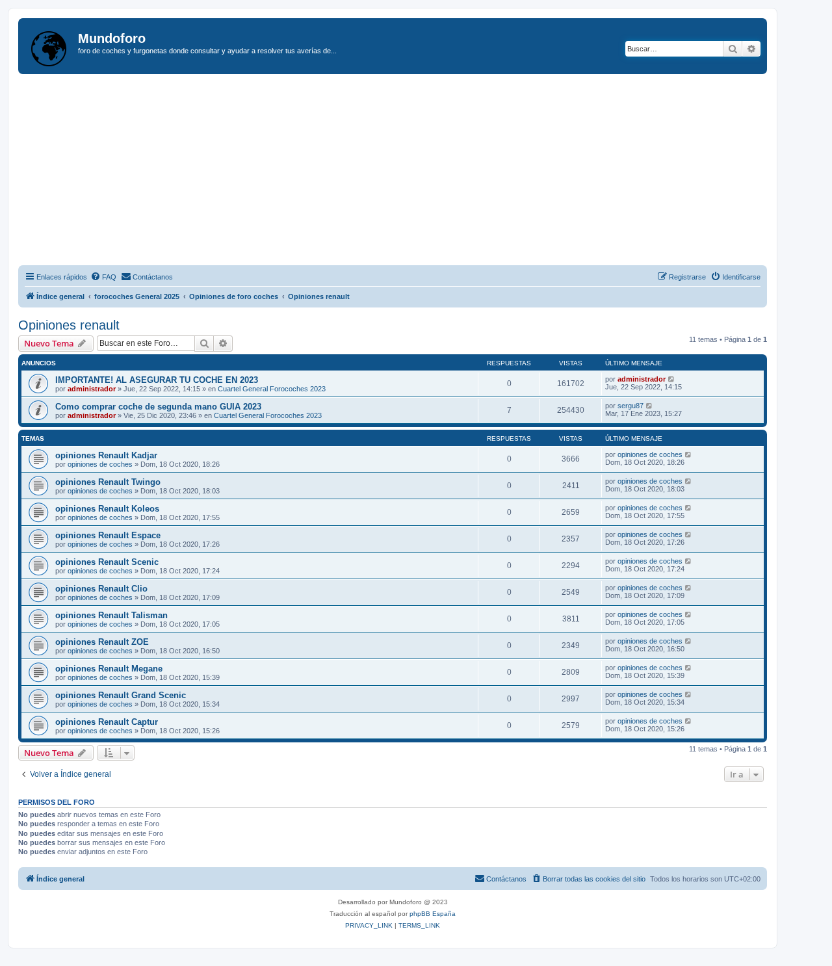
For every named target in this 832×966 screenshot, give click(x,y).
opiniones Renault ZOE (102, 642)
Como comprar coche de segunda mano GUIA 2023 (158, 406)
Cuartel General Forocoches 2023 (272, 389)
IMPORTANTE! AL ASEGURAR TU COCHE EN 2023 (156, 380)
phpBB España (433, 913)
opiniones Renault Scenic (107, 562)
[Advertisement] (408, 172)
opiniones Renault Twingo (108, 482)
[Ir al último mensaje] (672, 379)
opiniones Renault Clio (101, 589)
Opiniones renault (69, 325)
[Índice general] (49, 46)
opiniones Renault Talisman (111, 615)
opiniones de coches (100, 464)
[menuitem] (103, 277)
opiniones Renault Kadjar (106, 455)
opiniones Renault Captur (106, 722)
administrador (92, 389)
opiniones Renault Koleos (107, 509)
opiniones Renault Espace (108, 535)
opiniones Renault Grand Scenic (120, 695)
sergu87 (631, 406)
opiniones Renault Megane (108, 668)
